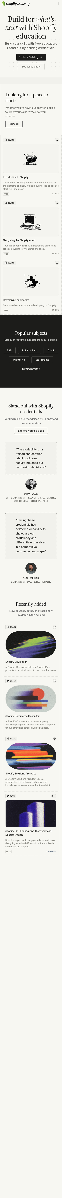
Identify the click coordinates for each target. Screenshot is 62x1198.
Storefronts (42, 359)
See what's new (31, 66)
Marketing (19, 359)
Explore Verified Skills (31, 430)
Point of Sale (29, 350)
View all (14, 123)
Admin (51, 350)
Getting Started (31, 369)
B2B (9, 350)
